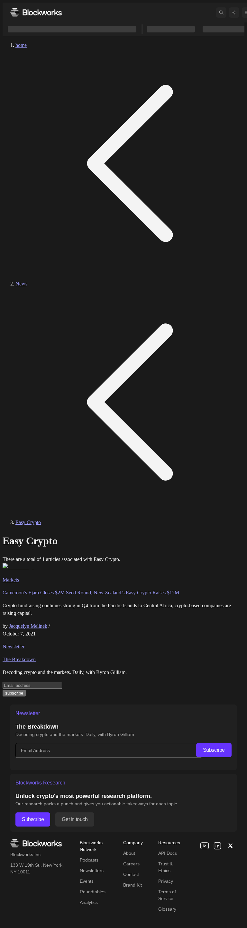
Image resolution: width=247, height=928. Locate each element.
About (129, 853)
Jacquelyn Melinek (28, 626)
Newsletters (92, 870)
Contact (131, 874)
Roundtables (92, 891)
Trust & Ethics (165, 867)
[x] (230, 845)
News (21, 283)
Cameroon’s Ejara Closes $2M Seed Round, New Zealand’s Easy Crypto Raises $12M (91, 592)
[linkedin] (217, 845)
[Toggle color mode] (234, 12)
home (21, 45)
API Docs (167, 853)
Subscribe (214, 750)
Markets (11, 579)
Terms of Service (167, 895)
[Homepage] (36, 12)
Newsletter (13, 646)
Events (87, 881)
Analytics (89, 902)
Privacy (165, 881)
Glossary (167, 909)
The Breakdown (19, 659)
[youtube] (204, 845)
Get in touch (74, 819)
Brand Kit (132, 885)
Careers (131, 863)
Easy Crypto (28, 522)
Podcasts (89, 859)
